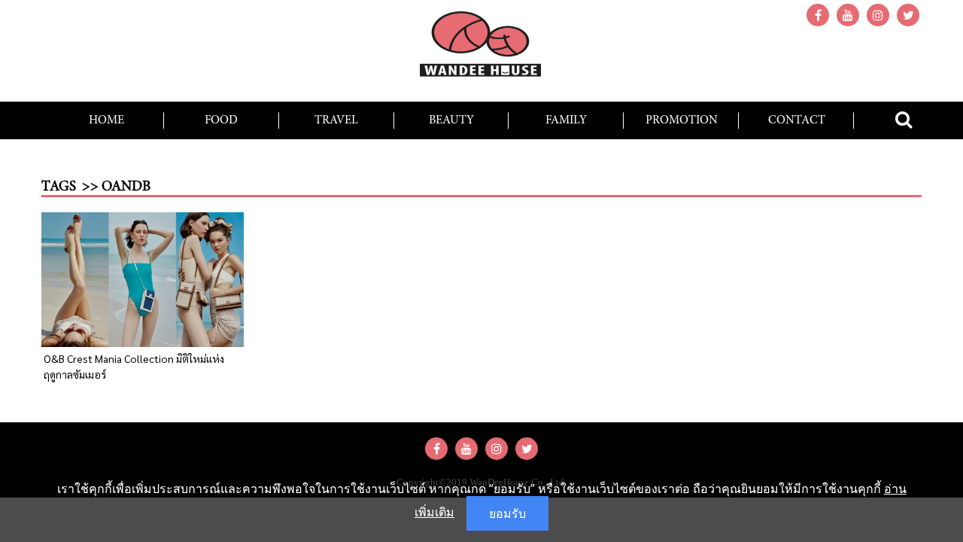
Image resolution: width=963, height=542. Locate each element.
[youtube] (848, 15)
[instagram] (878, 15)
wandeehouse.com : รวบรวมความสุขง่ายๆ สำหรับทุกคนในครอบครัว (481, 49)
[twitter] (908, 15)
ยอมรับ (507, 513)
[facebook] (818, 15)
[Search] (904, 119)
